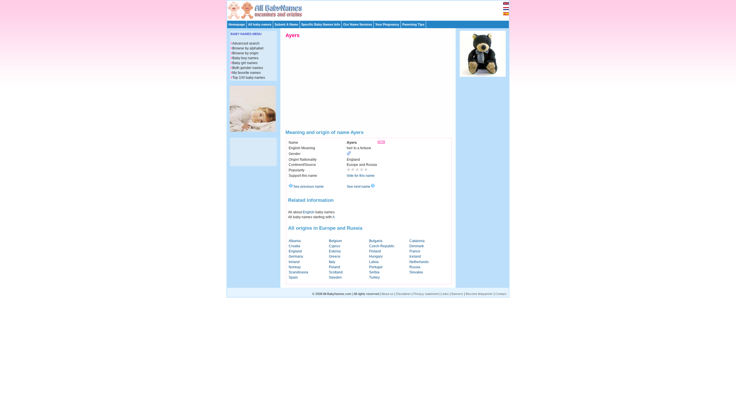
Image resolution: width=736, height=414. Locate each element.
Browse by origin (245, 53)
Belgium (335, 241)
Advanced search (246, 43)
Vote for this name (361, 176)
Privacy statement (426, 294)
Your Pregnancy (387, 24)
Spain (293, 277)
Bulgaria (375, 241)
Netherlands (419, 262)
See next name (359, 187)
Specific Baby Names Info (320, 24)
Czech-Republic (381, 246)
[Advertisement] (370, 9)
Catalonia (417, 241)
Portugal (375, 267)
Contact (500, 294)
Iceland (415, 256)
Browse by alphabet (247, 48)
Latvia (374, 262)
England (295, 251)
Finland (375, 251)
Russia (414, 267)
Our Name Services (357, 24)
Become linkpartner (479, 294)
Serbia (374, 272)
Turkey (374, 277)
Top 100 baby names (248, 78)
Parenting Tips (413, 24)
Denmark (416, 246)
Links (445, 294)
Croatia (294, 246)
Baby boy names (245, 58)
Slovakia (416, 272)
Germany (296, 256)
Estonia (335, 251)
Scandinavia (298, 272)
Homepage (237, 24)
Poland (334, 267)
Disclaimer (403, 294)
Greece (334, 256)
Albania (295, 241)
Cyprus (334, 246)
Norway (295, 267)
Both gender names (247, 68)
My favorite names (246, 73)
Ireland (294, 262)
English (309, 212)
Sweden (335, 277)
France (414, 251)
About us (387, 294)
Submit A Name (286, 24)
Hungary (376, 256)
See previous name (308, 187)
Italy (332, 262)
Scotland (336, 272)
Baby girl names (245, 63)
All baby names (259, 24)
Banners (457, 294)
